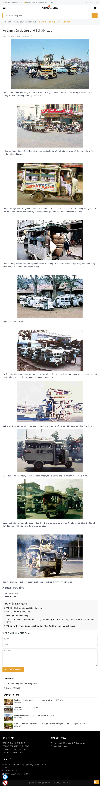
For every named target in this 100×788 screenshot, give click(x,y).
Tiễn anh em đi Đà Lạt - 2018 (26, 707)
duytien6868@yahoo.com (42, 2)
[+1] (15, 596)
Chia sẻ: (6, 596)
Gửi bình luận (14, 670)
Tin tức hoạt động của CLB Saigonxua (20, 683)
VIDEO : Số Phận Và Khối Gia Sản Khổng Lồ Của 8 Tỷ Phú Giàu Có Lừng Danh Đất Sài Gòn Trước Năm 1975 (50, 620)
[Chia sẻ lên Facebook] (11, 596)
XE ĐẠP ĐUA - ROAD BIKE (13, 743)
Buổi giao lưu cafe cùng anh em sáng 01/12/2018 (34, 715)
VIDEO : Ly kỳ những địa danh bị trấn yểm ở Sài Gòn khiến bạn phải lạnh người (40, 626)
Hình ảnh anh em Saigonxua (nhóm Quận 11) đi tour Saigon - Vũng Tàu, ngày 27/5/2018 (50, 724)
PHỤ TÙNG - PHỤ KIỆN (12, 752)
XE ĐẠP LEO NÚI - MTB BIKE (15, 749)
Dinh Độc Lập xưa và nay (17, 616)
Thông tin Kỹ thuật (12, 688)
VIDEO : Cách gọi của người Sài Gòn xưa (24, 608)
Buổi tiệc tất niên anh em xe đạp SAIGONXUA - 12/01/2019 (38, 700)
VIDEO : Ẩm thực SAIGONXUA (19, 612)
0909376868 (17, 2)
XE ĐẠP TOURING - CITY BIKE (15, 746)
